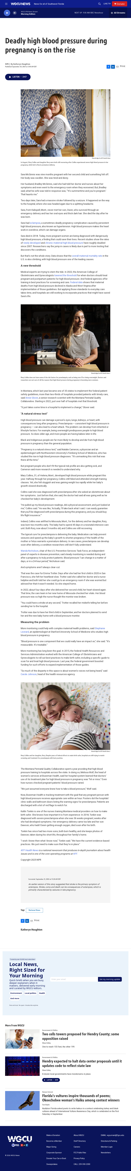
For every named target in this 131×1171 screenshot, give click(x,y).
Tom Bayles (46, 1105)
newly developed (32, 242)
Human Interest (47, 1092)
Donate (121, 4)
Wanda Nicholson (30, 550)
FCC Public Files (80, 1153)
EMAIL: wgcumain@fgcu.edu (112, 1135)
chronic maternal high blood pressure (64, 242)
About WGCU (79, 1135)
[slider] (18, 12)
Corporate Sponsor (54, 1153)
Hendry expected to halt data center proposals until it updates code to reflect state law (82, 1063)
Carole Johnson (29, 674)
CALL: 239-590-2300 (82, 1164)
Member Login (107, 1147)
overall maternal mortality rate (87, 255)
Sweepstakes (51, 1164)
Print (122, 66)
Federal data (76, 282)
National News (34, 910)
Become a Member (54, 1141)
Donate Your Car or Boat (56, 1158)
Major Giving (51, 1147)
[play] (7, 12)
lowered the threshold (65, 275)
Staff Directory (80, 1141)
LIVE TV (107, 4)
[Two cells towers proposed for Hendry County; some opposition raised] (22, 1039)
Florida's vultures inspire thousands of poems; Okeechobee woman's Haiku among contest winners (81, 1098)
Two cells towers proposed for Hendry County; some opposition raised (80, 1036)
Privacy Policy (79, 1158)
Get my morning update (110, 979)
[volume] (15, 13)
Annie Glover (31, 397)
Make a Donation (53, 1135)
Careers (77, 1147)
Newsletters (106, 1153)
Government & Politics (50, 1030)
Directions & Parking (109, 1141)
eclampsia (35, 223)
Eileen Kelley (46, 1043)
